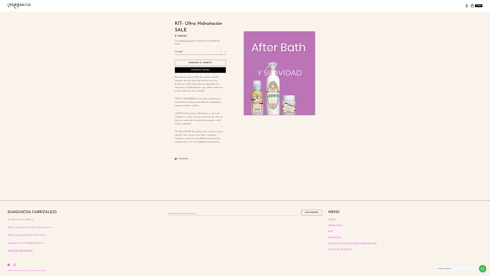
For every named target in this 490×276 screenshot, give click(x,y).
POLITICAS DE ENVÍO (339, 250)
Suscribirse (311, 212)
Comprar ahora (200, 70)
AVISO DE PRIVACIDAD (20, 251)
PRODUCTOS (335, 226)
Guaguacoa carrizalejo (22, 270)
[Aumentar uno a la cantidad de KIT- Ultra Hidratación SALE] (226, 52)
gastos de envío (186, 41)
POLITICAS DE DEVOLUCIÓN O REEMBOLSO (352, 244)
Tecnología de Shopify (38, 270)
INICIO (331, 219)
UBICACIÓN (334, 238)
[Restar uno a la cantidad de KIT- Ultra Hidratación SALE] (215, 52)
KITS (330, 232)
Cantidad (178, 52)
